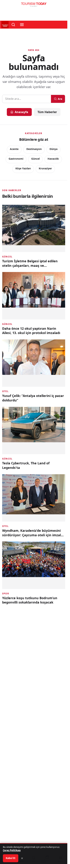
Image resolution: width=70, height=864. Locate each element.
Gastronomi (16, 158)
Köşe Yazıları (23, 168)
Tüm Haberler (47, 112)
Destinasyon (34, 149)
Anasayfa (21, 112)
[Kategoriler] (22, 25)
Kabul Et (10, 858)
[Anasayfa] (34, 5)
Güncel (35, 158)
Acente (14, 149)
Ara (60, 98)
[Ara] (13, 25)
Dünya (53, 149)
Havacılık (53, 158)
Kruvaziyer (45, 168)
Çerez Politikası (12, 850)
